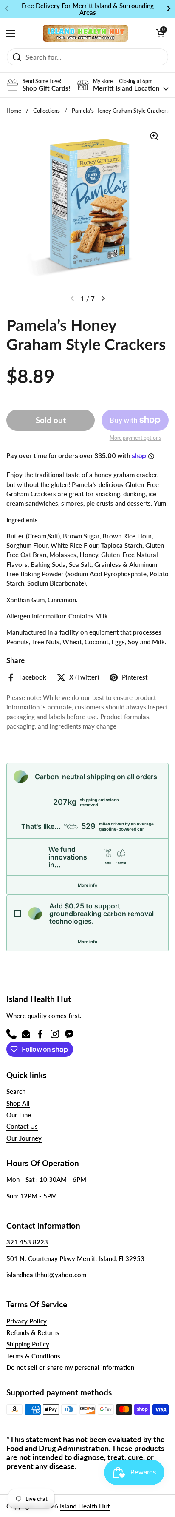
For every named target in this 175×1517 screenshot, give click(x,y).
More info (87, 885)
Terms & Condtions (33, 1356)
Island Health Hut (85, 1506)
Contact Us (22, 1126)
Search (15, 1091)
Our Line (18, 1115)
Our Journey (24, 1138)
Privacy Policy (26, 1321)
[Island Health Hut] (85, 33)
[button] (160, 33)
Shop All (18, 1103)
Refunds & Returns (32, 1332)
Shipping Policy (27, 1344)
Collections (46, 110)
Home (13, 110)
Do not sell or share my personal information (70, 1367)
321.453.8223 (27, 1242)
